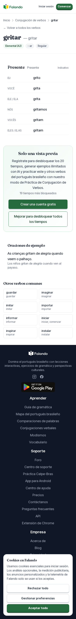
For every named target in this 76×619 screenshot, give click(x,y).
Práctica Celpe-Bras (38, 474)
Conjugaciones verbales (38, 428)
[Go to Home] (13, 6)
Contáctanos (38, 502)
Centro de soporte (38, 467)
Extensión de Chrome (38, 523)
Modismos (38, 435)
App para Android (38, 481)
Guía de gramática (38, 407)
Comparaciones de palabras (38, 421)
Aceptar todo (38, 608)
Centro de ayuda (38, 488)
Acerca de (38, 541)
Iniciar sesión (46, 6)
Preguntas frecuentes (38, 509)
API (38, 516)
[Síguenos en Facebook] (42, 377)
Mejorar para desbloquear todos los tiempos (38, 219)
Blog (38, 548)
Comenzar (64, 6)
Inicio (6, 20)
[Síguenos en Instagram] (34, 377)
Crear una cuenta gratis (38, 204)
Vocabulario (38, 442)
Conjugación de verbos (30, 20)
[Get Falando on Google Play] (38, 387)
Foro (38, 460)
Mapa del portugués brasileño (38, 414)
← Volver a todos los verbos (21, 28)
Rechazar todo (38, 588)
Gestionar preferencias (38, 598)
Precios (38, 495)
